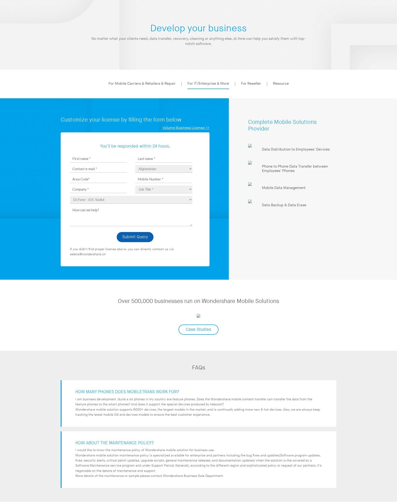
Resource (281, 83)
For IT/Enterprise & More (208, 83)
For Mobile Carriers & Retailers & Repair (142, 83)
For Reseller (251, 83)
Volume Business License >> (186, 128)
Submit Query (135, 237)
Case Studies (198, 329)
